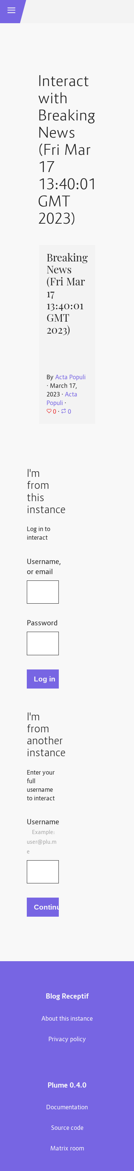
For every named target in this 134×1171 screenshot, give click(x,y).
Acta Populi (70, 378)
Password (42, 623)
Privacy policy (67, 1040)
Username (43, 837)
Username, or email (43, 567)
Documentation (67, 1108)
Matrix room (67, 1149)
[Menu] (11, 11)
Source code (67, 1128)
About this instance (67, 1019)
